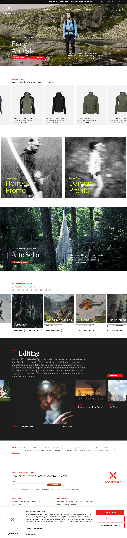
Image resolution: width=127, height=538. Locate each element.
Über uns (15, 501)
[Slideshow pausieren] (97, 2)
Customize (109, 519)
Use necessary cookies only (110, 525)
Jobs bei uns (25, 501)
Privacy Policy (33, 489)
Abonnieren (54, 485)
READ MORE (67, 426)
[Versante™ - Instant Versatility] (27, 313)
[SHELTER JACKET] (91, 101)
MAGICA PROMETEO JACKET (24, 119)
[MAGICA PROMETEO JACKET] (27, 101)
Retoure (58, 505)
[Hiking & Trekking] (59, 313)
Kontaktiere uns (61, 501)
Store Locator (16, 504)
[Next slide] (121, 102)
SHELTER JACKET (84, 119)
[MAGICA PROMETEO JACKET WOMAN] (59, 101)
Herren (26, 2)
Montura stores (37, 501)
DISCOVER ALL (115, 376)
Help (114, 2)
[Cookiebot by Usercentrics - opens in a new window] (13, 534)
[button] (37, 10)
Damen (20, 2)
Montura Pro (73, 501)
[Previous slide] (10, 102)
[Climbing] (91, 313)
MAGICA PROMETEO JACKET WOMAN (56, 119)
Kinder (32, 2)
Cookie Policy (38, 528)
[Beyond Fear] (43, 402)
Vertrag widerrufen (70, 505)
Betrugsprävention (87, 501)
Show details (30, 534)
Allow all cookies (110, 512)
